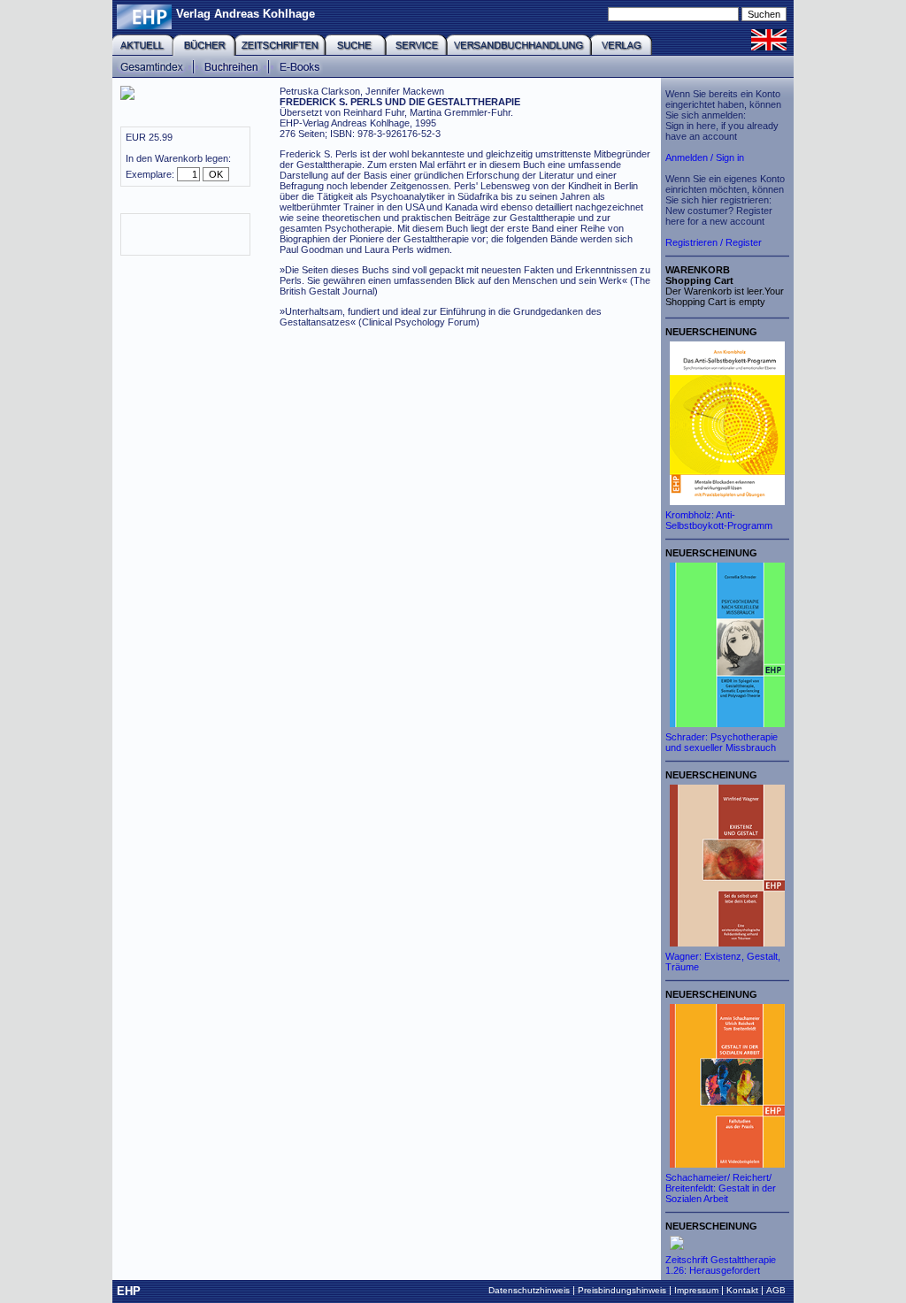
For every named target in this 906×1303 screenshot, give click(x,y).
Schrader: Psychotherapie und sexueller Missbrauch (721, 742)
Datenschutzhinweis (529, 1290)
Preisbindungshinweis (622, 1290)
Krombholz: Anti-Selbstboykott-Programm (718, 520)
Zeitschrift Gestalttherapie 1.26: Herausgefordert (720, 1265)
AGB (776, 1290)
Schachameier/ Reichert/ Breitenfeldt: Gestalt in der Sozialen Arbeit (720, 1188)
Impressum (696, 1290)
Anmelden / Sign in (704, 157)
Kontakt (742, 1290)
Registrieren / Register (713, 242)
